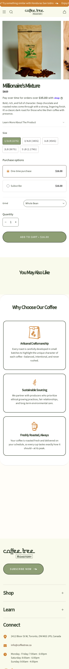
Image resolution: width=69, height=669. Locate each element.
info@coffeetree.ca (21, 645)
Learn (9, 609)
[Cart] (64, 12)
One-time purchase (21, 171)
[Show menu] (4, 12)
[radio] (8, 171)
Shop (8, 593)
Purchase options (13, 160)
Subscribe (16, 186)
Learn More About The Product (19, 122)
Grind (5, 203)
